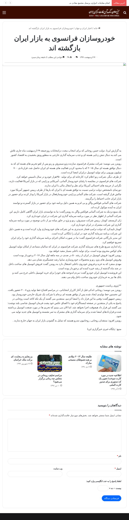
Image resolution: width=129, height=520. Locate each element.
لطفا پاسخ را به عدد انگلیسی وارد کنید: (103, 481)
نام (119, 456)
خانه (96, 28)
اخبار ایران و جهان (83, 28)
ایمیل (118, 468)
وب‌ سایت (57, 468)
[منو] (4, 13)
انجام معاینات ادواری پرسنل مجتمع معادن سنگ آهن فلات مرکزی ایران (77, 3)
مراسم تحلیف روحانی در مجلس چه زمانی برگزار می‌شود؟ (50, 378)
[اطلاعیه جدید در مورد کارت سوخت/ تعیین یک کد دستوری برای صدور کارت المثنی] (109, 363)
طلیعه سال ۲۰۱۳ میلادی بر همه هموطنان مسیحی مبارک (80, 359)
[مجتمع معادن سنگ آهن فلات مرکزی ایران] (104, 12)
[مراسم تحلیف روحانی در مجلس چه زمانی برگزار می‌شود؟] (49, 363)
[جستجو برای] (124, 13)
